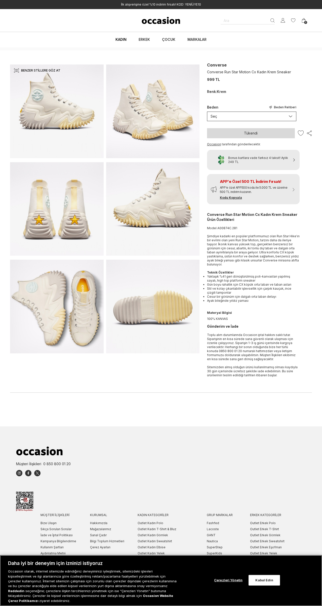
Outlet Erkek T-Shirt (264, 529)
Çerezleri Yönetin (228, 580)
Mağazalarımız (100, 529)
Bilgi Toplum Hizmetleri (107, 541)
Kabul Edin (264, 580)
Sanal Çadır (98, 535)
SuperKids (214, 553)
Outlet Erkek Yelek (263, 553)
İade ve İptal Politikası (57, 535)
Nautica (212, 541)
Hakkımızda (98, 523)
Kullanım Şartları (52, 547)
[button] (253, 189)
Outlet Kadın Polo (150, 523)
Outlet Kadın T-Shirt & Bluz (157, 529)
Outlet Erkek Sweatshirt (267, 541)
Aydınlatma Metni (53, 553)
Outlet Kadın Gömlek (153, 535)
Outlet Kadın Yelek (151, 553)
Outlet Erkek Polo (263, 523)
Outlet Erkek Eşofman (266, 547)
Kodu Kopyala (231, 197)
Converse (217, 65)
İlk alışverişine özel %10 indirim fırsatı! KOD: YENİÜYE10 (161, 4)
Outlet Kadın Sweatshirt (155, 541)
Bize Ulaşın (49, 523)
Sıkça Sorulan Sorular (56, 529)
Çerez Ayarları (100, 547)
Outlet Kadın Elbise (152, 547)
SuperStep (215, 547)
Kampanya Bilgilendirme (58, 541)
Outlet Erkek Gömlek (265, 535)
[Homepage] (161, 20)
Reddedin (16, 591)
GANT (211, 535)
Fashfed (213, 523)
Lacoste (213, 529)
